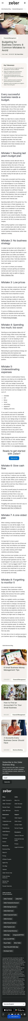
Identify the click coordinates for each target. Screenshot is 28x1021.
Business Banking (18, 750)
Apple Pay (5, 862)
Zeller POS (19, 898)
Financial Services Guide (19, 839)
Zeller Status (18, 821)
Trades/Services (6, 821)
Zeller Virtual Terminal (10, 923)
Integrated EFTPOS (18, 935)
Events (4, 841)
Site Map (4, 866)
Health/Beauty (6, 831)
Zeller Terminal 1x (7, 800)
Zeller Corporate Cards (10, 914)
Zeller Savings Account (10, 906)
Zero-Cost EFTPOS (9, 939)
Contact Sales (18, 824)
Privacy (16, 843)
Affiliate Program (6, 859)
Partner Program (19, 828)
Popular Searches (7, 886)
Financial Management (17, 9)
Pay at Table (7, 943)
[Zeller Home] (14, 3)
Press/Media (18, 807)
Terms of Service (19, 835)
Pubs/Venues (5, 828)
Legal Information (19, 847)
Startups (4, 838)
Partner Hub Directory (5, 881)
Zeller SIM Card (6, 810)
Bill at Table (17, 943)
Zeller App (6, 935)
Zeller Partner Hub (7, 872)
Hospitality (5, 824)
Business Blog (22, 636)
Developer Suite (8, 951)
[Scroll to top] (3, 1014)
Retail (3, 818)
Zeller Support (18, 818)
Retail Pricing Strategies (10, 317)
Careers (4, 869)
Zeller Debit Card (8, 910)
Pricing (4, 856)
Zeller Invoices (8, 919)
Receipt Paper (6, 807)
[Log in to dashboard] (25, 3)
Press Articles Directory (6, 877)
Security (17, 810)
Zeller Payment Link (9, 927)
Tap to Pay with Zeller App (11, 947)
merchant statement (20, 446)
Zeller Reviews (18, 803)
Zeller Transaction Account (11, 902)
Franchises (5, 835)
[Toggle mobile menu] (2, 2)
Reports (4, 852)
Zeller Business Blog (6, 9)
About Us (17, 800)
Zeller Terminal (5, 437)
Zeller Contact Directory (10, 931)
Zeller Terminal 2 (6, 803)
